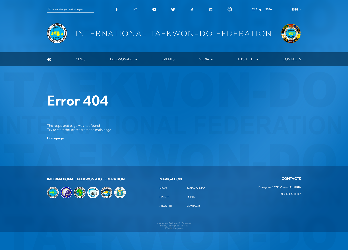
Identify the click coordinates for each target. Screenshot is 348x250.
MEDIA (204, 59)
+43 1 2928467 (292, 193)
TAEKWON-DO (121, 59)
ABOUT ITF (245, 59)
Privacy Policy (167, 225)
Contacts (292, 59)
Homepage (55, 138)
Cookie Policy (181, 225)
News (80, 59)
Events (168, 59)
